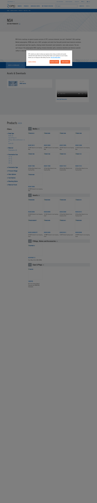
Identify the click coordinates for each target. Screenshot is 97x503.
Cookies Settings (32, 61)
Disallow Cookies (54, 61)
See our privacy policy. (55, 57)
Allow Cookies (65, 61)
